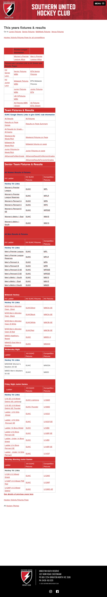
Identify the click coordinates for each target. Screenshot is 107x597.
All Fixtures (30, 118)
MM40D (47, 343)
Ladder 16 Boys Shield (14, 428)
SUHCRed (30, 330)
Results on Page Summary (37, 123)
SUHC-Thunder (32, 406)
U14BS (46, 440)
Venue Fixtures (57, 31)
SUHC (28, 337)
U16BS (46, 428)
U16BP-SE (48, 433)
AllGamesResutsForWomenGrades (40, 156)
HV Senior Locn (7, 73)
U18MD (47, 400)
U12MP (47, 482)
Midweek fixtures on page (36, 144)
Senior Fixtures (28, 31)
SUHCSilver (30, 307)
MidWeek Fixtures (43, 31)
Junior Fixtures (15, 31)
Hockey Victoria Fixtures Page (16, 499)
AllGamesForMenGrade (14, 156)
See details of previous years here (18, 494)
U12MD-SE (48, 489)
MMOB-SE (48, 322)
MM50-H (47, 337)
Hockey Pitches (12, 505)
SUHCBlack (30, 314)
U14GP (47, 453)
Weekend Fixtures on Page (37, 137)
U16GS (47, 413)
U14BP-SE (48, 446)
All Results (9, 118)
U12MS (47, 475)
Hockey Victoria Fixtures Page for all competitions (24, 37)
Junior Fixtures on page (35, 150)
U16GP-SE (48, 421)
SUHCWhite (30, 322)
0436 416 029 (47, 580)
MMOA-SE (48, 307)
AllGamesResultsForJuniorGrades (40, 159)
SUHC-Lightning (32, 400)
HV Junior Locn (7, 82)
